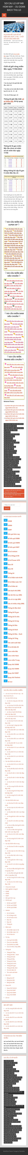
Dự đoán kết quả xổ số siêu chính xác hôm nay (13, 1092)
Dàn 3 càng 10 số (8, 455)
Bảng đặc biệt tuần (9, 448)
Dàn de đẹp (6, 463)
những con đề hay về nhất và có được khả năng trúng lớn (13, 491)
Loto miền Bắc (13, 651)
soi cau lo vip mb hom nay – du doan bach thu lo (14, 6)
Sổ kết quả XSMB (14, 538)
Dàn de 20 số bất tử (9, 459)
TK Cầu (7, 937)
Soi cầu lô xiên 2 (8, 1130)
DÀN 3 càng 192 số (16, 1079)
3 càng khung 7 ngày (9, 424)
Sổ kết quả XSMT (13, 547)
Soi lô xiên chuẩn (14, 1132)
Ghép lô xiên (7, 1109)
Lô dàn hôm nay (8, 475)
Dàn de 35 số (18, 459)
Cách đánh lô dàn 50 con (10, 451)
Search (7, 508)
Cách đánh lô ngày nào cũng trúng (13, 1077)
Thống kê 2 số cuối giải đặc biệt (11, 482)
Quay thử (8, 985)
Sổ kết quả (9, 900)
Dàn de (17, 457)
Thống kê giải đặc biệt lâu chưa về (12, 486)
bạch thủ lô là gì (8, 438)
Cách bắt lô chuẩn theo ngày (11, 1071)
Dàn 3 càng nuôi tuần (9, 457)
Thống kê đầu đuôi (14, 608)
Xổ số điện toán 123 (15, 582)
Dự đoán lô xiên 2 (8, 1095)
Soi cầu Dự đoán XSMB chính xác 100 (13, 1128)
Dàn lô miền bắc (8, 469)
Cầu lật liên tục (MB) (15, 595)
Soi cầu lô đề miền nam (12, 800)
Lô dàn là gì (16, 475)
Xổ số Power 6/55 (14, 560)
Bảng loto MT (10, 978)
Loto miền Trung (13, 660)
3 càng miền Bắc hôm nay (10, 426)
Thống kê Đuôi (13, 630)
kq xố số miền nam (8, 1113)
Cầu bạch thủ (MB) (14, 591)
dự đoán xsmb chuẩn (9, 1099)
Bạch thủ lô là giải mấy (9, 440)
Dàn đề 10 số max (8, 467)
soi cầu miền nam (17, 1130)
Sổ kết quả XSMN (14, 543)
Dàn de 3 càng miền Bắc (10, 1083)
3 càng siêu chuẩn (8, 428)
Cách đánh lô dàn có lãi (10, 453)
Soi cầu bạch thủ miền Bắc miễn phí (12, 479)
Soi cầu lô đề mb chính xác (13, 761)
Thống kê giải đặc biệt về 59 (10, 1140)
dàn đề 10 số (14, 465)
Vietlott (8, 910)
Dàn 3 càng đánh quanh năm (11, 1081)
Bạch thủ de (7, 432)
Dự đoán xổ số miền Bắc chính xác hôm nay (13, 1106)
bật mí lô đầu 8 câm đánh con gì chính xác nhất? (12, 495)
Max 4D (10, 569)
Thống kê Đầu (12, 625)
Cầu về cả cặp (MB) (14, 599)
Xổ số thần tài (12, 586)
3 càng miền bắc (19, 424)
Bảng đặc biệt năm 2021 (10, 1069)
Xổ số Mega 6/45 (13, 556)
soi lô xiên (6, 1132)
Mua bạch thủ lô (17, 477)
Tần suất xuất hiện (14, 643)
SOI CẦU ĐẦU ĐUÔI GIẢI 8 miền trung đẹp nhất (14, 388)
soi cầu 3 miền (7, 1124)
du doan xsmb (7, 1079)
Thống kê (11, 573)
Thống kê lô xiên (13, 617)
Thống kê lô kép (13, 621)
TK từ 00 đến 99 (13, 647)
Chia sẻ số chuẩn (10, 887)
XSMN (10, 525)
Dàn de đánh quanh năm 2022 (11, 461)
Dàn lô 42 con (16, 467)
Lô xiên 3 (6, 1115)
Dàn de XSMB (7, 465)
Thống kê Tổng (13, 638)
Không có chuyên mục (9, 473)
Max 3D (10, 564)
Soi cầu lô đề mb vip (11, 698)
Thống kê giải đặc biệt (9, 484)
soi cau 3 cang (12, 1115)
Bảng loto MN (11, 980)
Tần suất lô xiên (8, 1142)
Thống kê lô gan (13, 612)
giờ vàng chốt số (15, 1109)
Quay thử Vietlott (14, 677)
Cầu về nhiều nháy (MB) (16, 604)
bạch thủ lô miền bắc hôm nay (11, 442)
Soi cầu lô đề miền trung (12, 843)
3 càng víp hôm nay (18, 428)
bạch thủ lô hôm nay (9, 436)
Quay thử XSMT (13, 673)
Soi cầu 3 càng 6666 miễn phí (11, 1119)
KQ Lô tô (8, 975)
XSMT (10, 530)
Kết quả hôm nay (14, 534)
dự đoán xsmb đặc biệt (9, 1103)
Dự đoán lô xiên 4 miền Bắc (10, 1097)
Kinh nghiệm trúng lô (12, 889)
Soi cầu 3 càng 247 (8, 1117)
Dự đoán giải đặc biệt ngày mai (11, 471)
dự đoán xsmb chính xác (10, 1101)
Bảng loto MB (10, 982)
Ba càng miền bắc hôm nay (10, 430)
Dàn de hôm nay (14, 463)
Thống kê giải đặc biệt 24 (10, 1136)
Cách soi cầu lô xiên (9, 1073)
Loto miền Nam (13, 656)
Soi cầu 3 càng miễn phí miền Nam (12, 1122)
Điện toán (8, 927)
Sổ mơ (10, 682)
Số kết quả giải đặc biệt (9, 1134)
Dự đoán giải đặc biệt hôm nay (11, 1087)
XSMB (10, 521)
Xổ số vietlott (12, 551)
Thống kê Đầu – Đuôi (15, 634)
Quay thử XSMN (13, 669)
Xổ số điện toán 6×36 (13, 930)
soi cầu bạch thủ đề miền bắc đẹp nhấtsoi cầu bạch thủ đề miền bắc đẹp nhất (14, 707)
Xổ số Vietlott (10, 913)
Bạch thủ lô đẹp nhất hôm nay (11, 434)
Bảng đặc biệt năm (8, 444)
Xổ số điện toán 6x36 (15, 578)
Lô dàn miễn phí (8, 477)
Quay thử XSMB (13, 664)
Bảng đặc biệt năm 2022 (10, 446)
